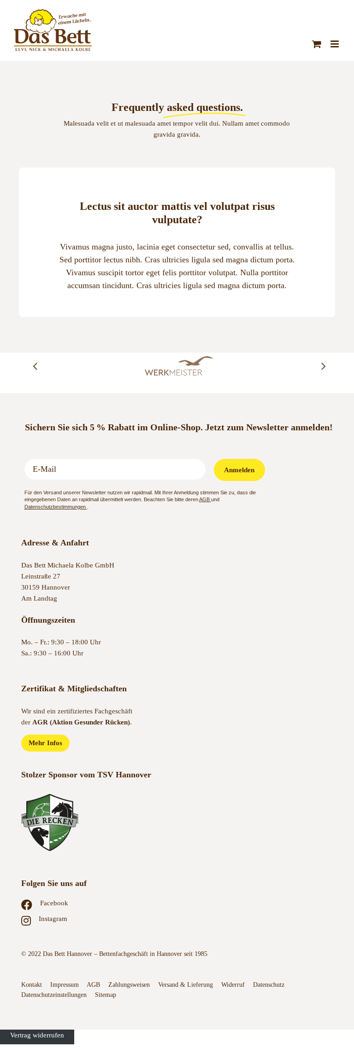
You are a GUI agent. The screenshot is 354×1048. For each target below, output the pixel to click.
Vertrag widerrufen (37, 1035)
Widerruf (233, 984)
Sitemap (105, 994)
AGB (205, 499)
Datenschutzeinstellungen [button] (54, 994)
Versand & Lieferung (185, 984)
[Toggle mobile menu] (335, 44)
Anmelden (239, 470)
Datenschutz (269, 984)
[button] (35, 366)
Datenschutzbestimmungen (55, 507)
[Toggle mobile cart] (316, 44)
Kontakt (31, 984)
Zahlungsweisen (129, 984)
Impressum (64, 984)
